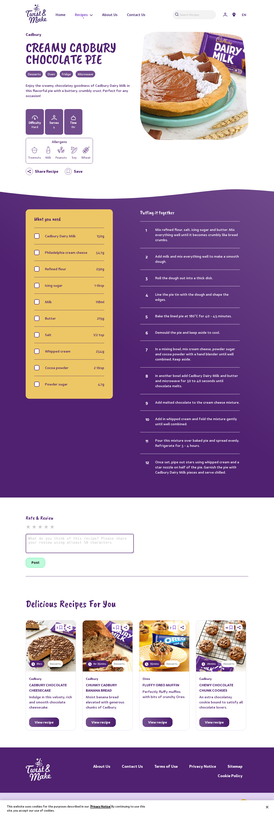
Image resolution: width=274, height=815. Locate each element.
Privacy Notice (202, 766)
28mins (211, 663)
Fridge (66, 74)
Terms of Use (166, 766)
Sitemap (235, 766)
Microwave (85, 74)
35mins (154, 663)
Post (35, 562)
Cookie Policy (230, 776)
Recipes (82, 14)
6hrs (39, 663)
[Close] (267, 807)
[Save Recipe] (61, 627)
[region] (137, 807)
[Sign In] (225, 15)
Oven (51, 74)
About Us (110, 14)
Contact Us (136, 14)
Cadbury (33, 34)
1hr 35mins (99, 663)
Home (61, 14)
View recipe (44, 722)
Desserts (34, 74)
